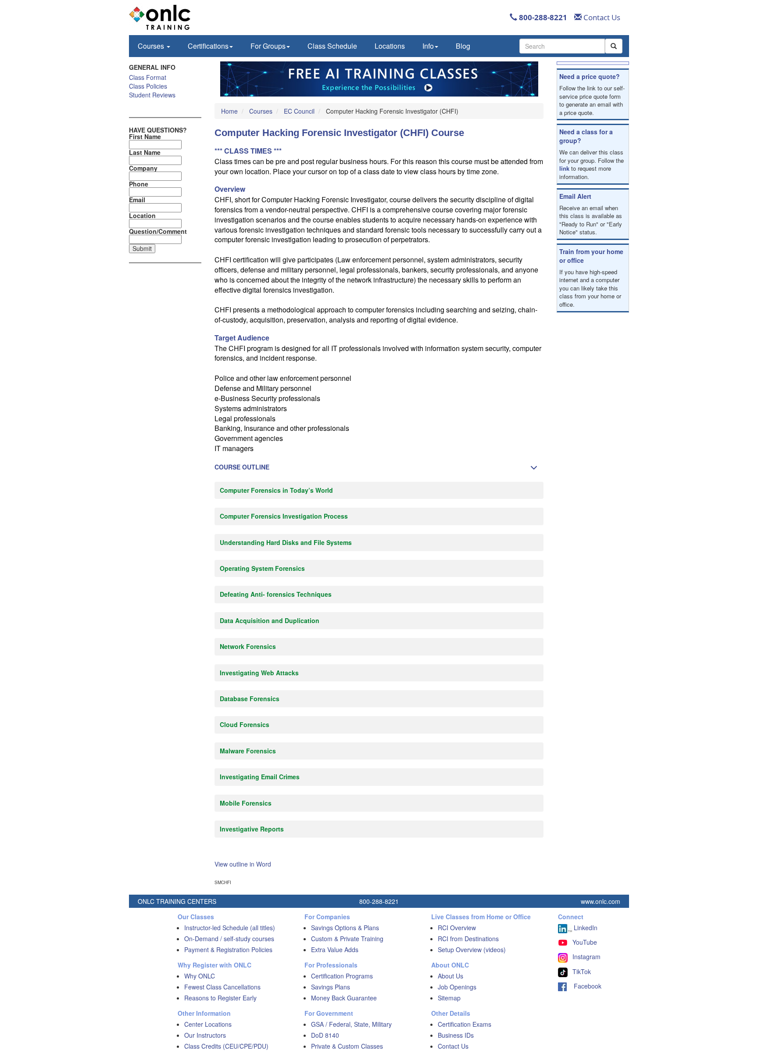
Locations (390, 46)
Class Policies (148, 86)
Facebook (584, 986)
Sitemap (449, 997)
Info (428, 46)
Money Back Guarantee (344, 997)
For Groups (268, 46)
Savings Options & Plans (345, 927)
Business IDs (456, 1035)
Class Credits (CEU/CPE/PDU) (226, 1046)
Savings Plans (330, 986)
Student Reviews (152, 94)
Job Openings (457, 986)
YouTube (584, 942)
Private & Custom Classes (347, 1046)
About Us (450, 975)
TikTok (581, 971)
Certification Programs (342, 975)
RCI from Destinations (468, 938)
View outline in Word (243, 864)
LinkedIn (584, 927)
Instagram (586, 956)
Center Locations (208, 1024)
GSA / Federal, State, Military (351, 1024)
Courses (152, 46)
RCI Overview (457, 927)
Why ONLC (199, 975)
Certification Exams (464, 1024)
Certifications (208, 46)
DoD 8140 (325, 1035)
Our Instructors (205, 1035)
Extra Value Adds (334, 949)
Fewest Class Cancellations (222, 986)
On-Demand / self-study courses (229, 938)
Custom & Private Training (347, 938)
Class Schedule (332, 46)
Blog (463, 46)
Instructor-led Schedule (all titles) (229, 927)
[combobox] (562, 46)
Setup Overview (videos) (472, 949)
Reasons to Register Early (220, 997)
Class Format (147, 77)
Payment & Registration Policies (228, 949)
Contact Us (601, 17)
